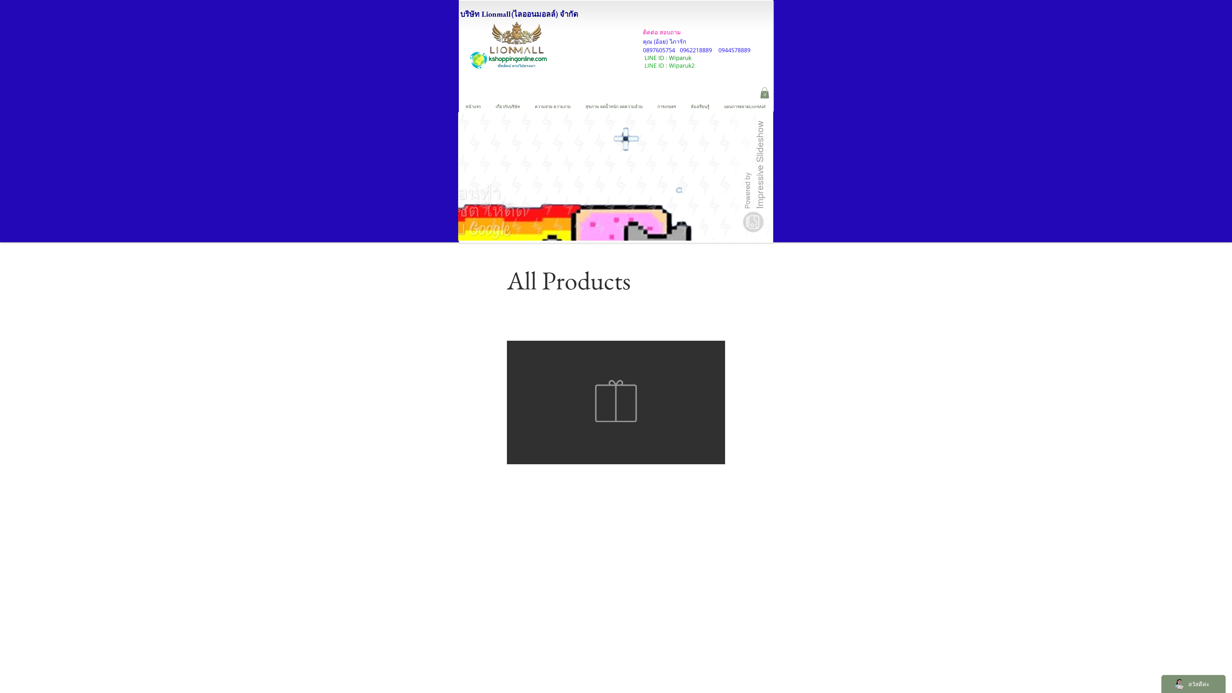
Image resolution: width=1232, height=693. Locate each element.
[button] (764, 92)
